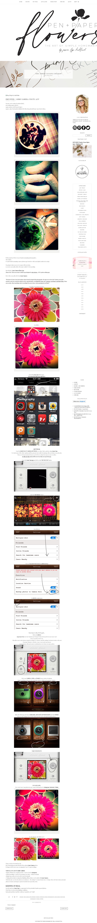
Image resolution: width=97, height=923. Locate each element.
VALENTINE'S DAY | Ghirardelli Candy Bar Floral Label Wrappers (82, 406)
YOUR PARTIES (78, 391)
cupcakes (82, 212)
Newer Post (9, 908)
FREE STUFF (53, 1)
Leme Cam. (55, 451)
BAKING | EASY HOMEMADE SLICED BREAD (48, 73)
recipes (82, 242)
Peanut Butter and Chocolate (82, 201)
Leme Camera (31, 865)
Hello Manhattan (57, 921)
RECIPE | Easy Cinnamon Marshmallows (80, 417)
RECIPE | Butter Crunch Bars (81, 409)
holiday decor (82, 223)
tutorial (38, 898)
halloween (82, 221)
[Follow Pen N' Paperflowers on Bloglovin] (79, 402)
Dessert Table (82, 194)
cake (82, 208)
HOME (75, 382)
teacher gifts (82, 247)
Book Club (82, 190)
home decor (82, 227)
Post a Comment (11, 905)
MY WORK (35, 1)
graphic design (82, 219)
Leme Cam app (30, 460)
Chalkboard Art (82, 192)
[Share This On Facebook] (12, 897)
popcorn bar (82, 240)
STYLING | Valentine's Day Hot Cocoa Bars (83, 411)
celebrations (82, 210)
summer (82, 245)
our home (82, 236)
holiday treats (82, 225)
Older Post (64, 908)
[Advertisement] (82, 345)
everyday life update (82, 214)
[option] (48, 74)
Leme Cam (16, 888)
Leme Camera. (44, 878)
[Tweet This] (14, 897)
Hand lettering (82, 198)
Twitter (56, 787)
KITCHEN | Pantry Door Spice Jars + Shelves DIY (81, 143)
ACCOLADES (44, 1)
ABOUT (69, 1)
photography (33, 898)
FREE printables (82, 196)
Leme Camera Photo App (18, 270)
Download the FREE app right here (36, 376)
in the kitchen (82, 232)
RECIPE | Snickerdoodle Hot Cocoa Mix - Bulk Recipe (82, 414)
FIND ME (62, 1)
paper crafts (82, 238)
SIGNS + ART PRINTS (79, 386)
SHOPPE (27, 1)
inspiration (82, 234)
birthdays (82, 206)
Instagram (46, 787)
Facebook (52, 787)
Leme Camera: (23, 276)
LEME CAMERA (21, 870)
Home (20, 1)
